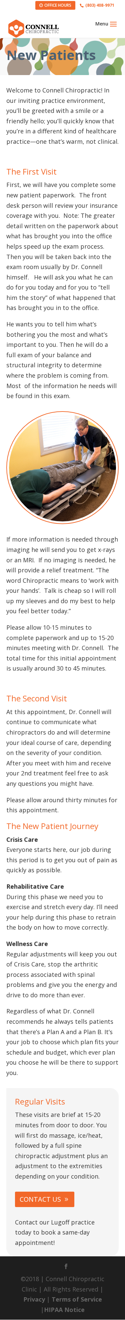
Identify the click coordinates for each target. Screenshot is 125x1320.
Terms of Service (77, 1299)
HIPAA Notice (64, 1310)
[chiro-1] (62, 522)
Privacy (34, 1299)
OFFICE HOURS (57, 5)
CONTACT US (40, 1199)
